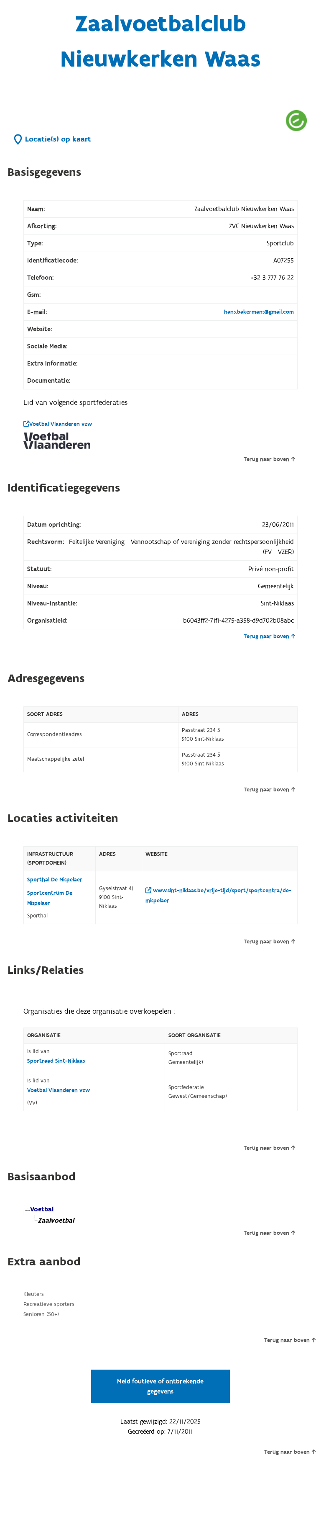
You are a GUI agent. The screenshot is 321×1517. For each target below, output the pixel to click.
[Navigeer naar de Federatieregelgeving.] (296, 120)
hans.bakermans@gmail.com (259, 312)
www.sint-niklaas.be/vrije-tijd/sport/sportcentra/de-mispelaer (218, 895)
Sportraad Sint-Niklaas (56, 1061)
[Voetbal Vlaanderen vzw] (56, 441)
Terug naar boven (266, 459)
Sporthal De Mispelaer (54, 879)
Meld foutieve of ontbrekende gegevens (160, 1386)
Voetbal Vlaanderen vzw (60, 424)
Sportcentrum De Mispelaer (49, 898)
